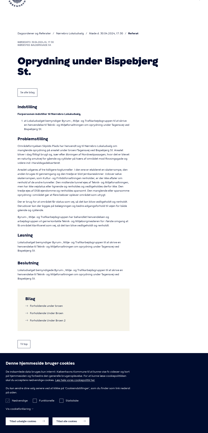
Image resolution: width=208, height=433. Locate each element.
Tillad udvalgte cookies (23, 421)
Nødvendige (20, 400)
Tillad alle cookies (67, 421)
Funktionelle (46, 400)
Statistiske (72, 400)
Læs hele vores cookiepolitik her (75, 380)
